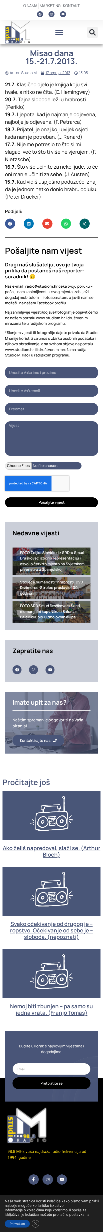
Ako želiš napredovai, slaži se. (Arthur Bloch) (51, 851)
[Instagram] (51, 14)
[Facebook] (40, 14)
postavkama (79, 1214)
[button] (59, 32)
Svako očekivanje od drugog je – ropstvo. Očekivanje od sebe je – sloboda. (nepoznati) (51, 930)
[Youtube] (63, 14)
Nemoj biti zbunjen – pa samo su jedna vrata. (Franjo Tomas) (51, 1009)
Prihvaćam (17, 1224)
